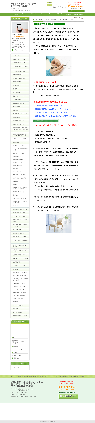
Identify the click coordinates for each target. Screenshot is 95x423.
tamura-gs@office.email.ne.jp (77, 8)
